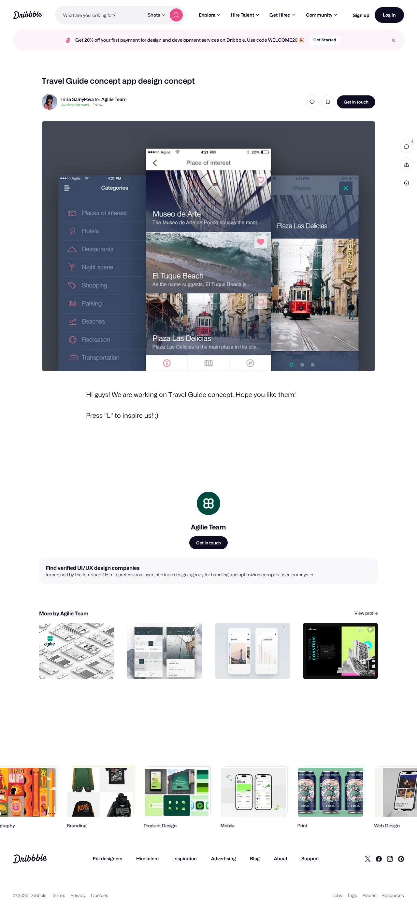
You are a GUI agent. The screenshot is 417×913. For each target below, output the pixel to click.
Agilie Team (114, 99)
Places (369, 895)
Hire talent (147, 858)
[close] (393, 40)
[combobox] (99, 15)
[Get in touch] (75, 667)
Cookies (99, 895)
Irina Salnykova (77, 99)
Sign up (361, 15)
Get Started (324, 39)
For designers (107, 858)
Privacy (78, 895)
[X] (368, 859)
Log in (389, 15)
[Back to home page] (27, 15)
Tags (352, 895)
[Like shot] (312, 101)
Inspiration (185, 858)
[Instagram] (390, 859)
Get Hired (280, 15)
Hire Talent (242, 15)
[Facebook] (379, 859)
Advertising (223, 858)
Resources (392, 895)
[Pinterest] (401, 859)
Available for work (75, 105)
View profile (366, 613)
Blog (255, 858)
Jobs (337, 895)
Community (319, 15)
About (280, 858)
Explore (207, 15)
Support (310, 858)
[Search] (176, 14)
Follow (98, 105)
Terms (58, 895)
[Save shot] (327, 101)
